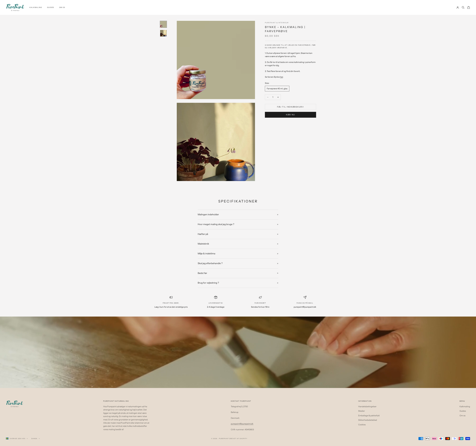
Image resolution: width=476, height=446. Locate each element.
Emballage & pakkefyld (369, 415)
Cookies (362, 424)
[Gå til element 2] (163, 33)
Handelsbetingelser (367, 406)
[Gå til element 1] (163, 24)
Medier (361, 411)
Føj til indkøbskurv (290, 107)
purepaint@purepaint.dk (242, 423)
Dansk (34, 438)
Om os (62, 7)
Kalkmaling (36, 7)
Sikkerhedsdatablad (367, 420)
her (281, 77)
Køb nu (290, 114)
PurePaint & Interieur (277, 23)
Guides (50, 7)
